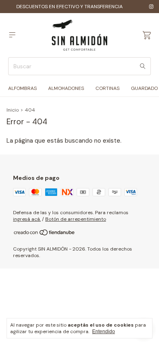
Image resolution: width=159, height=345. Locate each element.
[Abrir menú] (12, 35)
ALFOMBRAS (22, 88)
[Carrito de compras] (147, 35)
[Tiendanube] (44, 234)
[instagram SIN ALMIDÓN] (151, 6)
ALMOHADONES (66, 88)
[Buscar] (143, 66)
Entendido (103, 331)
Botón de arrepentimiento (75, 219)
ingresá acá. (27, 219)
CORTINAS (107, 88)
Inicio (13, 110)
